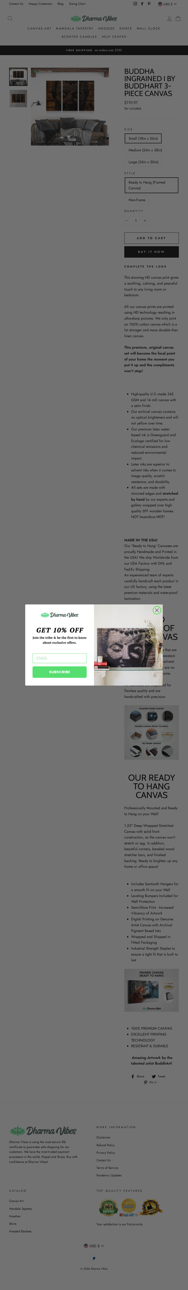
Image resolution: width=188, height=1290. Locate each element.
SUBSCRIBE (59, 672)
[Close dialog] (157, 610)
